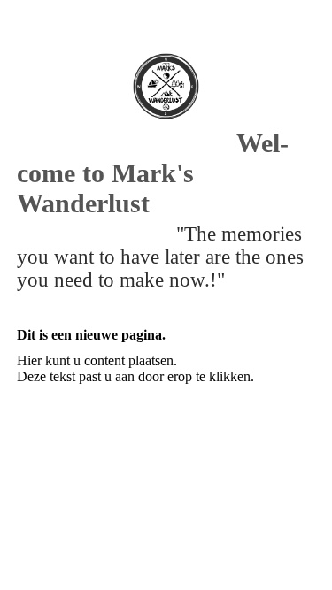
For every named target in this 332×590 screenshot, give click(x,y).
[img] (166, 86)
